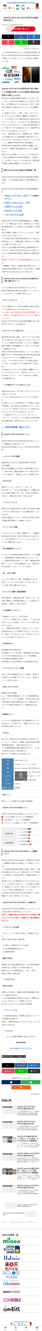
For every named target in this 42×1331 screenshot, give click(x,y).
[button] (34, 42)
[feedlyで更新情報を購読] (30, 1082)
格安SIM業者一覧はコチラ (21, 29)
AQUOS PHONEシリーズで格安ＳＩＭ (14, 1056)
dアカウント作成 (11, 1010)
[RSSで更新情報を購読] (21, 1087)
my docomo (9, 1030)
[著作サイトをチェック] (11, 1082)
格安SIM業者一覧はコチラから (21, 1048)
